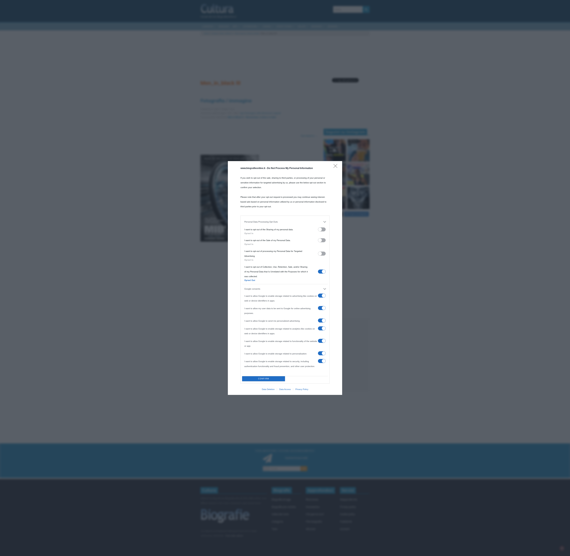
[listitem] (285, 221)
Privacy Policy (301, 389)
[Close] (336, 167)
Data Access (285, 389)
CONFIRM (263, 379)
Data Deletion (268, 389)
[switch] (322, 229)
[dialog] (285, 278)
